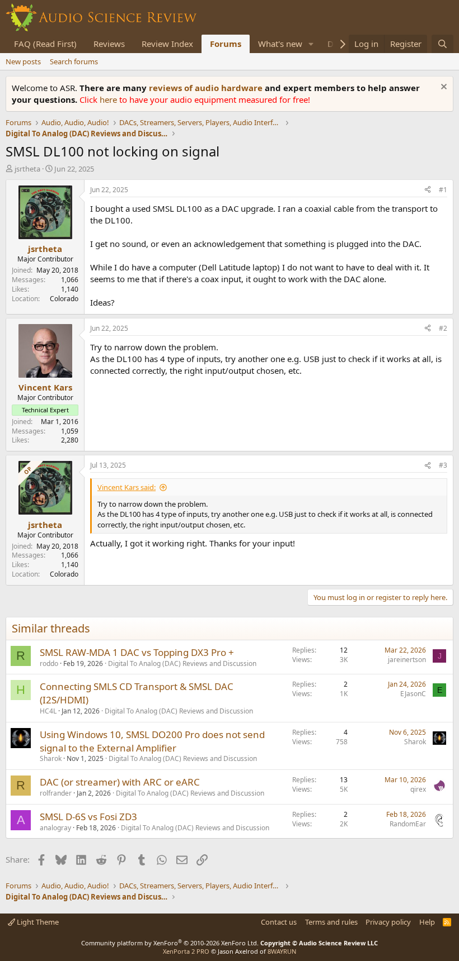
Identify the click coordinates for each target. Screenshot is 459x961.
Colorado (64, 298)
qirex (418, 789)
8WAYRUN (282, 951)
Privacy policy (388, 922)
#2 (443, 328)
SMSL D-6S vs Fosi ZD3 (88, 816)
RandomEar (408, 824)
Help (427, 922)
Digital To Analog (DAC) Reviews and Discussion (182, 663)
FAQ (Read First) (45, 43)
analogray (55, 827)
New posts (23, 61)
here (109, 99)
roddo (49, 663)
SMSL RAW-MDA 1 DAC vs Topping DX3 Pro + (137, 652)
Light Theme (37, 922)
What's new (280, 43)
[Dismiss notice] (442, 88)
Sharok (51, 758)
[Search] (442, 44)
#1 (443, 189)
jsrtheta (27, 169)
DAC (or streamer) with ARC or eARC (120, 782)
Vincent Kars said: (126, 487)
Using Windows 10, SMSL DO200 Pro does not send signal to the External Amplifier (152, 741)
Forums (225, 43)
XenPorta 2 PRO (186, 951)
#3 (443, 465)
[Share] (427, 190)
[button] (311, 44)
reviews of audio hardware (207, 87)
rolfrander (56, 793)
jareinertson (407, 659)
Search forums (74, 61)
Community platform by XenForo (170, 943)
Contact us (279, 922)
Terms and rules (331, 922)
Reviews (109, 43)
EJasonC (413, 693)
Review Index (167, 43)
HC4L (48, 711)
